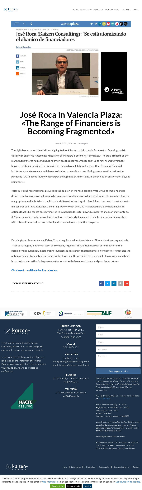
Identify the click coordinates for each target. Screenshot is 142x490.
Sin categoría (83, 143)
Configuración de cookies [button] (128, 481)
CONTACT (126, 10)
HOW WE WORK (112, 10)
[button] (101, 283)
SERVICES (84, 10)
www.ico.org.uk (104, 398)
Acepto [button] (87, 486)
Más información (50, 481)
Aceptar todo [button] (57, 486)
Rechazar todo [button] (73, 486)
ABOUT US (98, 10)
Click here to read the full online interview (34, 270)
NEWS (135, 10)
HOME (75, 10)
